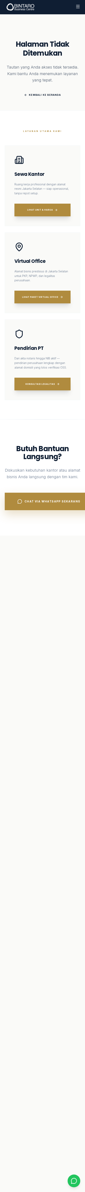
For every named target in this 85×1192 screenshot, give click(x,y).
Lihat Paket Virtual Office (40, 297)
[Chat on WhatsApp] (74, 1181)
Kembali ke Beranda (45, 94)
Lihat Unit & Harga (40, 210)
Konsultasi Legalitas (40, 384)
